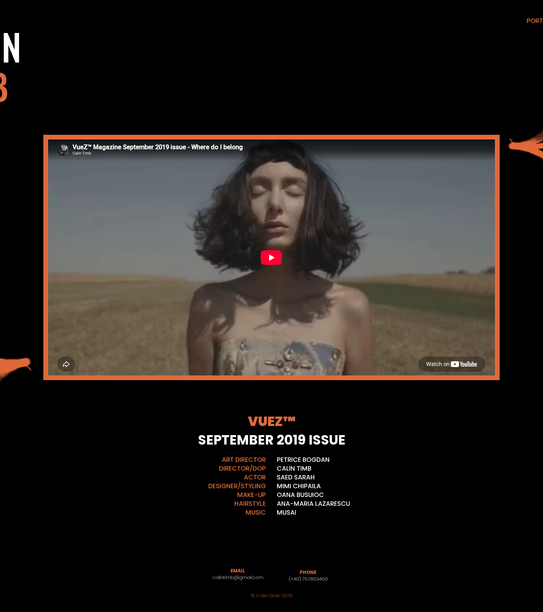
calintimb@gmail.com (237, 577)
